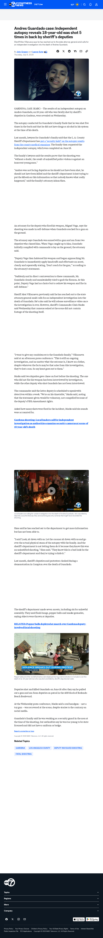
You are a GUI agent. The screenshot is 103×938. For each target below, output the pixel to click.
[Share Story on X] (63, 51)
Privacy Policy (8, 928)
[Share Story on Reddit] (69, 51)
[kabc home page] (9, 882)
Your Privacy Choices (22, 928)
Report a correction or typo (24, 731)
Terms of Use (74, 928)
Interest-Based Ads (87, 928)
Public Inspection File (11, 931)
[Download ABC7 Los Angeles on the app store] (79, 919)
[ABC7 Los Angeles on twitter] (12, 919)
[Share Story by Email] (81, 51)
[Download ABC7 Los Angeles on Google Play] (92, 919)
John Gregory (22, 51)
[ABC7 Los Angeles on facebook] (6, 919)
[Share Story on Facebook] (58, 51)
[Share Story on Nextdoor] (75, 51)
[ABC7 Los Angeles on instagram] (18, 919)
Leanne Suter (37, 51)
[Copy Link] (87, 51)
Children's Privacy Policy (39, 928)
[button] (5, 4)
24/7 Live (38, 4)
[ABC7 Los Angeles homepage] (20, 4)
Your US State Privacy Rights (58, 928)
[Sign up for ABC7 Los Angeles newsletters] (24, 919)
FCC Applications (26, 931)
